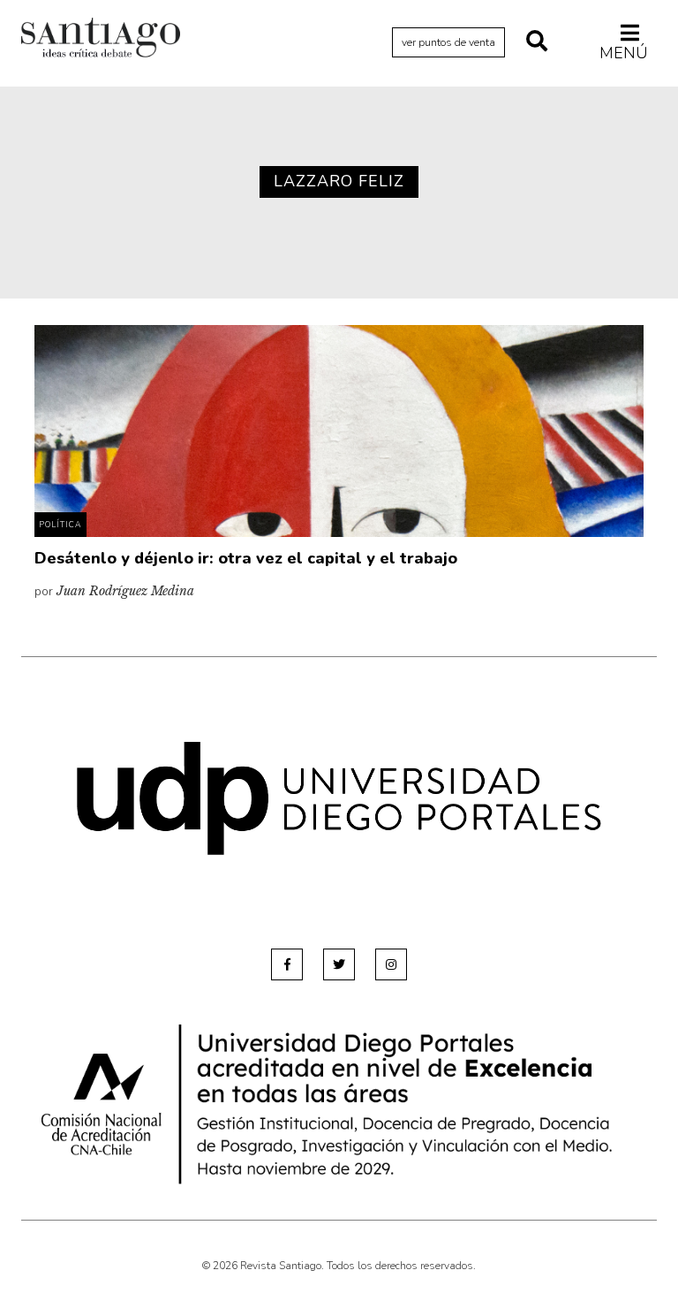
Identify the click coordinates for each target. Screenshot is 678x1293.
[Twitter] (339, 964)
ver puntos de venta (448, 42)
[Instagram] (391, 964)
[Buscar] (536, 42)
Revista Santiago (100, 40)
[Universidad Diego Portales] (339, 798)
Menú (623, 52)
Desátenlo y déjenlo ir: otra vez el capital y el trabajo (245, 558)
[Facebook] (287, 964)
